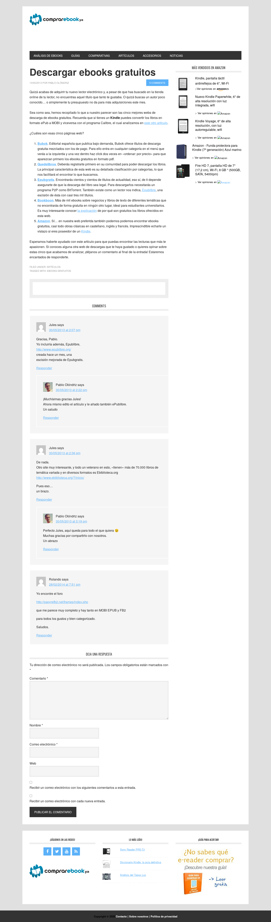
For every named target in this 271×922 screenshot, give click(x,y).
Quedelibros (46, 164)
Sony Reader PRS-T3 (132, 849)
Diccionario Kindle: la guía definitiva (140, 862)
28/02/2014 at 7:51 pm (64, 584)
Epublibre (149, 190)
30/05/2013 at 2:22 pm (71, 390)
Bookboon (45, 200)
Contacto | (122, 916)
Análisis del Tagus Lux (133, 875)
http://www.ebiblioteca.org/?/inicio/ (60, 477)
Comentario (39, 678)
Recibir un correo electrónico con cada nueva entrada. (68, 801)
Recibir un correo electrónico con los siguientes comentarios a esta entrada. (83, 787)
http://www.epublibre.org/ (53, 349)
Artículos (54, 266)
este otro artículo (155, 123)
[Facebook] (47, 851)
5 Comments (157, 82)
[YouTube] (66, 851)
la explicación (87, 210)
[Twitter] (57, 851)
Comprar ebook (56, 21)
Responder (44, 368)
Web (33, 763)
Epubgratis (45, 179)
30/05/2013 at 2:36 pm (64, 453)
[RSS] (76, 851)
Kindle (85, 231)
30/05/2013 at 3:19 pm (71, 521)
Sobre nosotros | (140, 916)
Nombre (36, 725)
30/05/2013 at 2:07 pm (64, 330)
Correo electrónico (44, 744)
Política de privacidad (164, 916)
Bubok (42, 143)
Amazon (43, 221)
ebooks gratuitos (59, 270)
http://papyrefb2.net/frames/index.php (62, 602)
